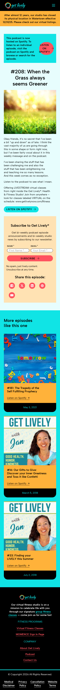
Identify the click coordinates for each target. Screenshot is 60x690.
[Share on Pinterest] (42, 286)
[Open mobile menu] (53, 5)
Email (34, 246)
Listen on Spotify (44, 48)
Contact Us (30, 659)
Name (10, 246)
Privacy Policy (22, 683)
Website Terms (52, 683)
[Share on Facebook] (12, 286)
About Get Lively (30, 648)
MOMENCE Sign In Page (30, 634)
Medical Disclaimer (9, 683)
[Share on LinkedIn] (32, 286)
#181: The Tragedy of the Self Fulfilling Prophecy (23, 389)
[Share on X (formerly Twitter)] (22, 286)
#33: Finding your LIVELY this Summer (20, 557)
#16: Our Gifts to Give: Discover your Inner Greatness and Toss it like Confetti (26, 473)
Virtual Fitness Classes (30, 628)
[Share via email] (12, 295)
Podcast (30, 654)
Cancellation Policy (37, 683)
